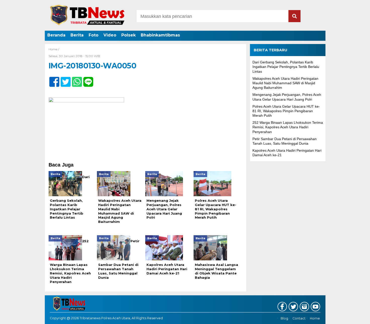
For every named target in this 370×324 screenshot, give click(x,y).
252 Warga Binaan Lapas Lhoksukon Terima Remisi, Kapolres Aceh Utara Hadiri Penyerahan (287, 127)
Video (109, 35)
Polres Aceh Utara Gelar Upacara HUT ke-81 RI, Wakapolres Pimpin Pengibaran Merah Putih (286, 110)
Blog (284, 318)
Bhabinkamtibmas (160, 35)
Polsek (128, 35)
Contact (299, 318)
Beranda (56, 35)
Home (315, 318)
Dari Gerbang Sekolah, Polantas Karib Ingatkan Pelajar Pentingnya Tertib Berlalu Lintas (285, 66)
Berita (77, 35)
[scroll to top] (353, 316)
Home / (54, 49)
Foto (93, 35)
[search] (294, 16)
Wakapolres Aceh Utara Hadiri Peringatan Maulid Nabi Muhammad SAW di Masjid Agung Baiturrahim (285, 83)
